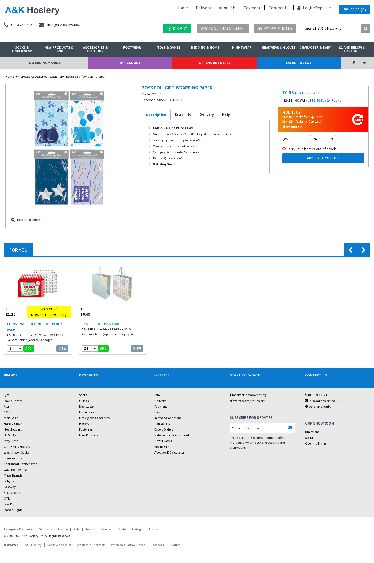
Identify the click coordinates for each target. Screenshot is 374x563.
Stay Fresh (11, 441)
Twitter (175, 545)
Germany (45, 529)
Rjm (6, 395)
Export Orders (163, 429)
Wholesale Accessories (31, 76)
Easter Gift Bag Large (102, 323)
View (62, 348)
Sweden (106, 529)
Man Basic (11, 418)
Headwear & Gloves (278, 47)
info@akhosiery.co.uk (324, 401)
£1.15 (11, 312)
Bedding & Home (205, 47)
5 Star (8, 412)
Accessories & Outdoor (95, 49)
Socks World (12, 493)
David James (13, 401)
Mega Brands (13, 475)
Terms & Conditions (167, 418)
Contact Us (279, 7)
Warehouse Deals (214, 62)
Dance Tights (13, 510)
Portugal (137, 529)
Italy (76, 529)
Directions (312, 432)
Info (157, 395)
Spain (122, 529)
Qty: (285, 139)
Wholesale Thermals (91, 545)
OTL (7, 498)
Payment (252, 7)
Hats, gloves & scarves (94, 418)
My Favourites (277, 28)
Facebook (157, 545)
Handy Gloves (13, 424)
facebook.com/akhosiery (249, 395)
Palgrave (10, 481)
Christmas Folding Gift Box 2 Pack (34, 326)
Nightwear (242, 47)
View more (291, 126)
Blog (157, 412)
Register (323, 7)
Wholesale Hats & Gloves (128, 545)
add (28, 348)
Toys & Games (168, 47)
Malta (153, 529)
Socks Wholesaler (59, 545)
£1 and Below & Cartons (352, 49)
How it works (163, 441)
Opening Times (315, 443)
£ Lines (84, 401)
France (63, 529)
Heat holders (13, 429)
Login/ (308, 7)
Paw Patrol (11, 504)
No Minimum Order (46, 62)
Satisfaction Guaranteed (171, 435)
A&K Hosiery (33, 545)
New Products (88, 435)
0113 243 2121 (317, 395)
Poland (90, 529)
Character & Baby (315, 47)
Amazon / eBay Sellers (223, 28)
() (358, 10)
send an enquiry (320, 406)
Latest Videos (299, 62)
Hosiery (84, 424)
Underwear (87, 412)
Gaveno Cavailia (15, 470)
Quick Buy (177, 28)
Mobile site (161, 447)
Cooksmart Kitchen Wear (21, 464)
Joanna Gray (13, 458)
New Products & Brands (58, 49)
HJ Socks (10, 435)
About (309, 438)
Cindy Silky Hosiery (17, 447)
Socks (83, 395)
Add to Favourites (323, 158)
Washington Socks (16, 452)
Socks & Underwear (22, 49)
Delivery (203, 7)
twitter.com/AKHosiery (249, 401)
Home (182, 7)
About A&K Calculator (169, 452)
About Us (227, 7)
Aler (6, 406)
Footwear (132, 47)
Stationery (56, 76)
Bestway (10, 487)
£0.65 (85, 312)
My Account (130, 62)
